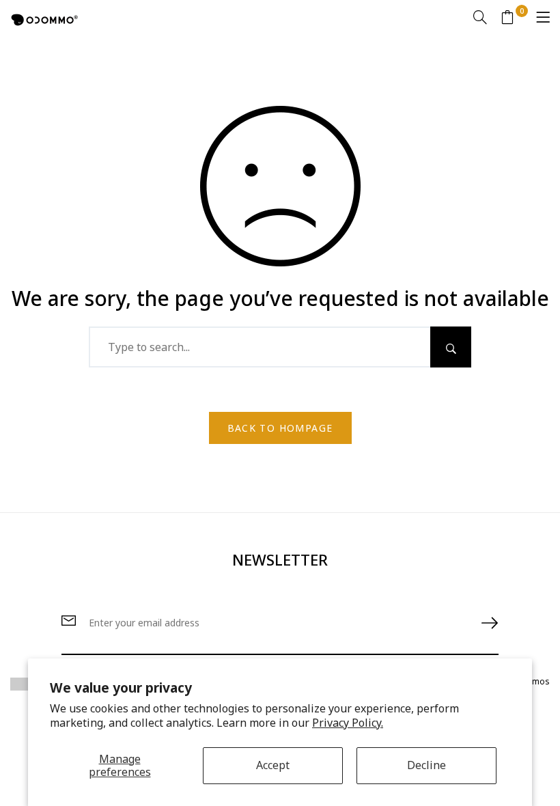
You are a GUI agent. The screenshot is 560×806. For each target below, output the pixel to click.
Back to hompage (280, 427)
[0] (507, 18)
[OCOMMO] (44, 18)
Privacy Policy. (347, 722)
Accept (273, 765)
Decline (426, 765)
